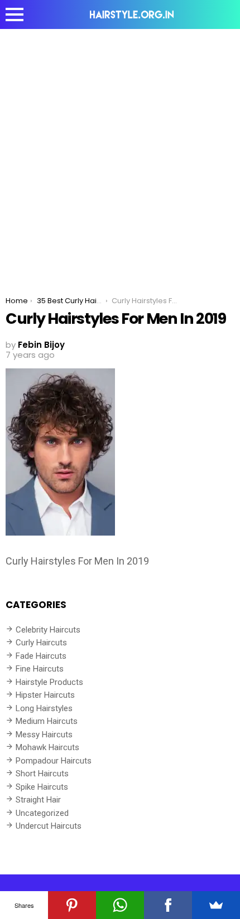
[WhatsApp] (120, 905)
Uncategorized (42, 813)
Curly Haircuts (41, 643)
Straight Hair (38, 800)
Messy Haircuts (44, 735)
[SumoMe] (216, 905)
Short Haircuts (42, 774)
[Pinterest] (72, 905)
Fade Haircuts (41, 656)
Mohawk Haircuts (47, 747)
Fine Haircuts (40, 669)
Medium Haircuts (47, 721)
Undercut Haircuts (48, 826)
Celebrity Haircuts (48, 630)
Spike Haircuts (42, 787)
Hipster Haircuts (45, 695)
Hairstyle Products (49, 682)
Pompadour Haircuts (54, 761)
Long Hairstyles (44, 708)
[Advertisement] (120, 154)
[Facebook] (168, 905)
